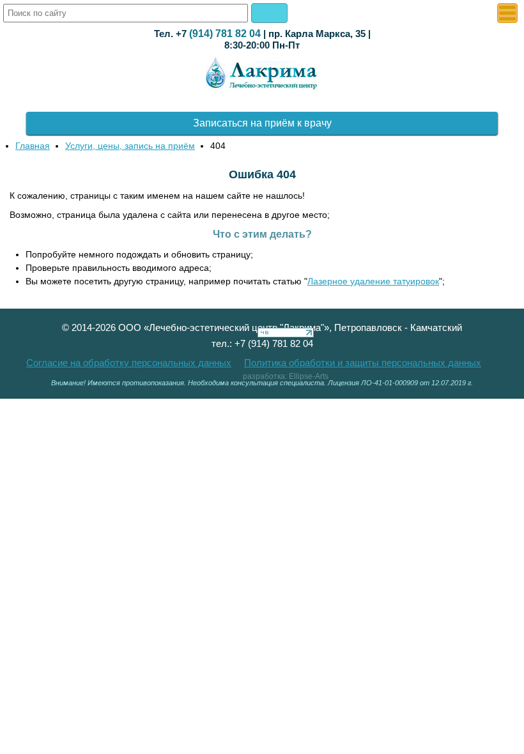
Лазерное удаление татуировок (373, 281)
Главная (32, 146)
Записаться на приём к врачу (262, 123)
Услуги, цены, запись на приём (130, 146)
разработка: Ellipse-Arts (285, 376)
